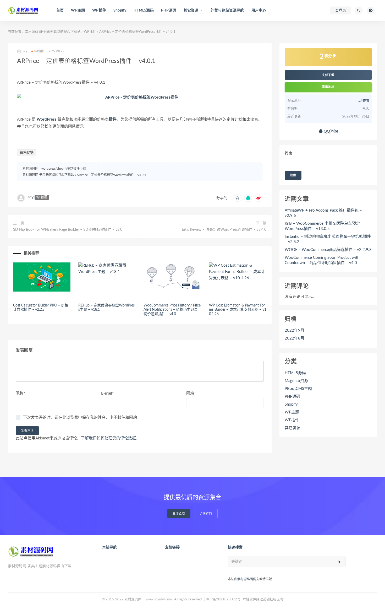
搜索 (289, 153)
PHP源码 (168, 10)
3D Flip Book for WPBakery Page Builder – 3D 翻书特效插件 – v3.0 (67, 230)
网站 (190, 393)
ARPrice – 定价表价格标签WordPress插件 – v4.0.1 (111, 174)
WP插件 (99, 10)
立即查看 (179, 513)
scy (31, 197)
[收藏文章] (237, 198)
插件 (113, 119)
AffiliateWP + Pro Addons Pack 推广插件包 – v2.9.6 (323, 213)
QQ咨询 (330, 131)
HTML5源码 (143, 10)
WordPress (47, 119)
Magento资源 (296, 381)
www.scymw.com (159, 599)
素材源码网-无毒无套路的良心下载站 (53, 32)
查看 (365, 101)
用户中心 (258, 10)
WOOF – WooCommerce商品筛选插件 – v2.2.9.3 (328, 250)
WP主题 (78, 10)
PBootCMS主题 (298, 389)
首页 (60, 10)
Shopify (119, 10)
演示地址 (328, 86)
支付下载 (328, 75)
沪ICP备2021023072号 (222, 599)
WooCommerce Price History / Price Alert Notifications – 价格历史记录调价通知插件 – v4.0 (172, 310)
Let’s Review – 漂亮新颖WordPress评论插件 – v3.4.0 (224, 230)
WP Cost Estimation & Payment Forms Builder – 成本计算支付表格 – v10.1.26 (237, 310)
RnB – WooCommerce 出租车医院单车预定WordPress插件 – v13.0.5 (322, 226)
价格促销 (27, 152)
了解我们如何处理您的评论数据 (108, 438)
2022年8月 (294, 338)
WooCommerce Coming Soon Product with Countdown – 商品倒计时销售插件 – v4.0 (322, 260)
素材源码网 (245, 579)
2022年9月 (294, 330)
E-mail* (107, 393)
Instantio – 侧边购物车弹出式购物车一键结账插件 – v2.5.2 (328, 239)
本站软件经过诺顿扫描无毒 (263, 599)
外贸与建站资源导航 (227, 10)
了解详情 (206, 513)
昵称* (20, 393)
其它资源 (292, 428)
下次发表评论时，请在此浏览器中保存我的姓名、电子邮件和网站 (80, 417)
